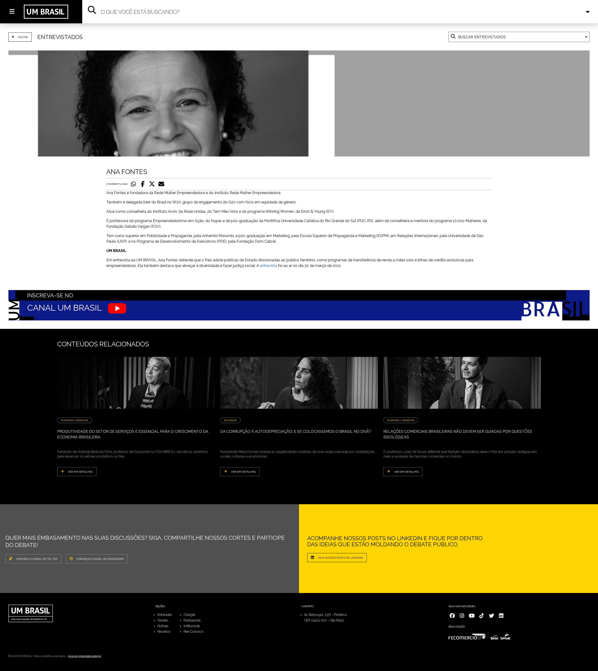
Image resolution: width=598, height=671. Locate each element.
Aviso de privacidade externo (84, 656)
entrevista (268, 265)
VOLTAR (23, 37)
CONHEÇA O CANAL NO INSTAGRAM (100, 559)
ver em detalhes (80, 471)
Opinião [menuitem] (162, 620)
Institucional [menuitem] (192, 626)
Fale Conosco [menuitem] (193, 631)
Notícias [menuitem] (162, 626)
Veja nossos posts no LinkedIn (340, 557)
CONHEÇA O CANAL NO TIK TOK (36, 559)
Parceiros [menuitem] (163, 631)
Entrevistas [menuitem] (164, 615)
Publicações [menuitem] (192, 620)
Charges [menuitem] (189, 615)
